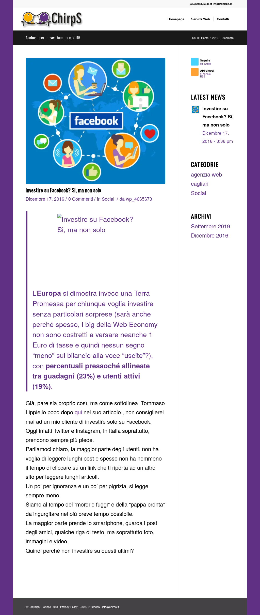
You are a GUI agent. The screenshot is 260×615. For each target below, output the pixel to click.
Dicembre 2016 (209, 235)
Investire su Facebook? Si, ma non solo (63, 190)
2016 (215, 38)
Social (108, 199)
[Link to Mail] (238, 4)
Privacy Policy (69, 607)
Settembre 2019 (210, 226)
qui (79, 412)
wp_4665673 (139, 199)
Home (204, 38)
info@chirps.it (222, 4)
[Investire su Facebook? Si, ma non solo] (95, 121)
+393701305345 (199, 4)
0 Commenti (80, 199)
